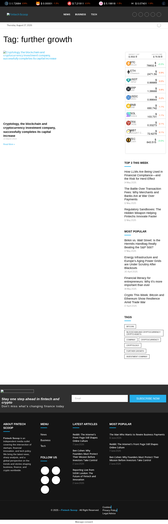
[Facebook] (134, 14)
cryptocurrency (150, 340)
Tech (94, 14)
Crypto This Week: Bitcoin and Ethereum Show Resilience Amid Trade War (144, 298)
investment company (136, 357)
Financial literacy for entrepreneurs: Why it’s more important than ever (143, 281)
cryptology (132, 345)
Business (80, 14)
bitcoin (130, 326)
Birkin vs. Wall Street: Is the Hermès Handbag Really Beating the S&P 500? (142, 244)
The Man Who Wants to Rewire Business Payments (137, 434)
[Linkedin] (153, 14)
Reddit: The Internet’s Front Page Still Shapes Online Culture (85, 437)
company (130, 340)
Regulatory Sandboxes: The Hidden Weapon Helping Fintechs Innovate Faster (142, 213)
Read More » (9, 144)
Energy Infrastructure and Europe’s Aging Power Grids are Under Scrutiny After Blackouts (142, 263)
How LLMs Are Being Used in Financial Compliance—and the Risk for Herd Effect (143, 175)
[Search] (153, 25)
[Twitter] (140, 14)
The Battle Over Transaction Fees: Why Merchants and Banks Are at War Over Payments (142, 194)
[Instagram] (147, 14)
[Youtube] (159, 14)
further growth (135, 351)
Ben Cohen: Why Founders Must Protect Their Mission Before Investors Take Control (85, 455)
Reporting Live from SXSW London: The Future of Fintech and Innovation (84, 474)
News (66, 14)
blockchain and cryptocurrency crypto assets (143, 333)
